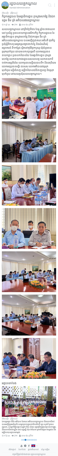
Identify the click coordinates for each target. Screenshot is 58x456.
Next (52, 412)
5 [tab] (28, 439)
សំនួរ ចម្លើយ (45, 449)
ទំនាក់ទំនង (22, 449)
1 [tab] (22, 439)
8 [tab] (33, 439)
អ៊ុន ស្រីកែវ (29, 24)
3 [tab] (25, 440)
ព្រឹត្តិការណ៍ (13, 13)
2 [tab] (23, 439)
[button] (54, 5)
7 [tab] (31, 439)
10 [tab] (36, 439)
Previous (6, 412)
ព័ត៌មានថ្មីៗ (5, 13)
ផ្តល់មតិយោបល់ (33, 449)
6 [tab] (30, 439)
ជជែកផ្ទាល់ (12, 449)
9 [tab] (34, 439)
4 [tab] (27, 439)
